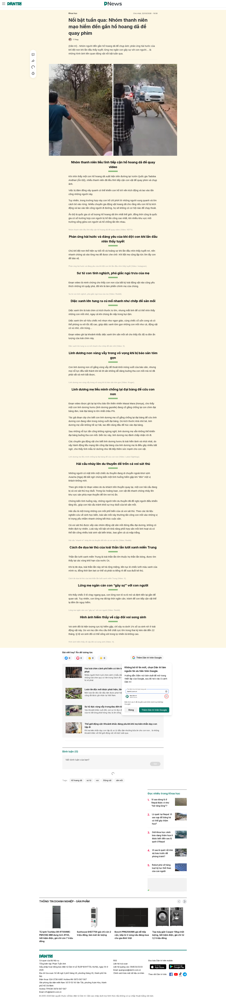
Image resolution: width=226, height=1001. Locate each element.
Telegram (185, 974)
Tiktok (180, 974)
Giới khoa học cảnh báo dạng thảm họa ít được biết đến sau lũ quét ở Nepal (162, 837)
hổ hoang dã (76, 780)
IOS (158, 966)
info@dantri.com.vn (52, 992)
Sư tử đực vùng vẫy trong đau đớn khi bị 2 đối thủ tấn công (115, 706)
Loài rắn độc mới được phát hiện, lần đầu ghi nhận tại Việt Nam (117, 689)
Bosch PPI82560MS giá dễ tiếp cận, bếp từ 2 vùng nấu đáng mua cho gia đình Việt (132, 935)
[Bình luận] (33, 54)
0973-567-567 (80, 979)
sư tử (89, 780)
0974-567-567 (59, 989)
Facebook (171, 974)
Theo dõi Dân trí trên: (157, 974)
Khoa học (73, 13)
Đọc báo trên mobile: (160, 960)
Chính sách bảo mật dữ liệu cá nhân (128, 973)
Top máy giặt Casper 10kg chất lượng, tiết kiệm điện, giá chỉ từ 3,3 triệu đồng (168, 935)
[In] (33, 73)
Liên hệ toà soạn (120, 964)
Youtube (176, 974)
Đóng (131, 710)
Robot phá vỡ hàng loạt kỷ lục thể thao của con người (161, 868)
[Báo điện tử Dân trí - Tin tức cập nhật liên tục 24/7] (14, 3)
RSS (115, 960)
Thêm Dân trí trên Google (149, 657)
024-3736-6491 (56, 979)
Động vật (107, 780)
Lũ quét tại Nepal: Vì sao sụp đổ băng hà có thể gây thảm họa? (162, 819)
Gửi (155, 764)
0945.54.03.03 (136, 967)
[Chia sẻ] (33, 61)
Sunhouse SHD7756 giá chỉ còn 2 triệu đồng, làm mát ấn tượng (94, 933)
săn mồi (119, 780)
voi (97, 780)
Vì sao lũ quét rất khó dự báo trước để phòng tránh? (162, 853)
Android (177, 966)
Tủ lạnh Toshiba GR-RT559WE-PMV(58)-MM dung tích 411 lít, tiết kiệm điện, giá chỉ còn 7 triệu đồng (56, 937)
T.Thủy (75, 39)
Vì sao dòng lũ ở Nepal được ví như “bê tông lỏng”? (160, 802)
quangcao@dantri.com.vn (130, 970)
